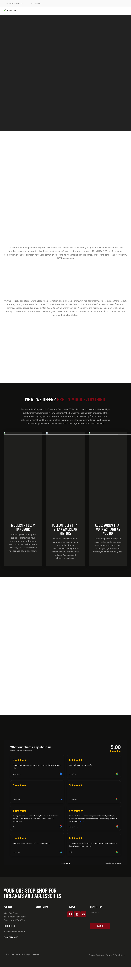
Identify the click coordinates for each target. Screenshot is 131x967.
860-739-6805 (11, 937)
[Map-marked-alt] (83, 914)
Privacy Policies (96, 955)
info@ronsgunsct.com (14, 931)
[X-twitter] (77, 914)
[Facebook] (70, 914)
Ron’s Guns (10, 954)
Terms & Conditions (115, 955)
